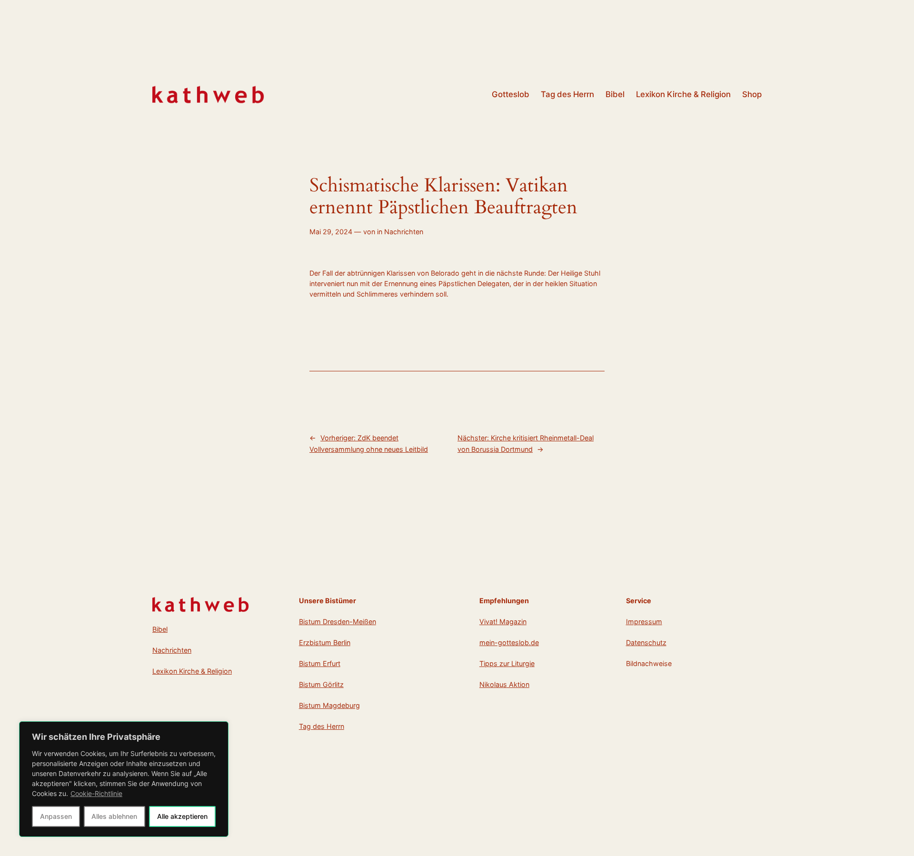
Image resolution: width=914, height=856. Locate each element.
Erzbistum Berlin (324, 642)
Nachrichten (403, 232)
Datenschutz (646, 642)
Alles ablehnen (114, 816)
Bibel (160, 629)
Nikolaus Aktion (504, 684)
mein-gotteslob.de (509, 642)
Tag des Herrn (321, 726)
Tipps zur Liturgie (507, 663)
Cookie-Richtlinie (96, 793)
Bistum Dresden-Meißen (337, 621)
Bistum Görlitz (321, 684)
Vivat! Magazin (503, 621)
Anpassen (56, 816)
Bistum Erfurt (319, 663)
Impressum (644, 621)
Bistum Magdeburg (329, 705)
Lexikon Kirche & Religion (192, 671)
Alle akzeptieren (182, 816)
